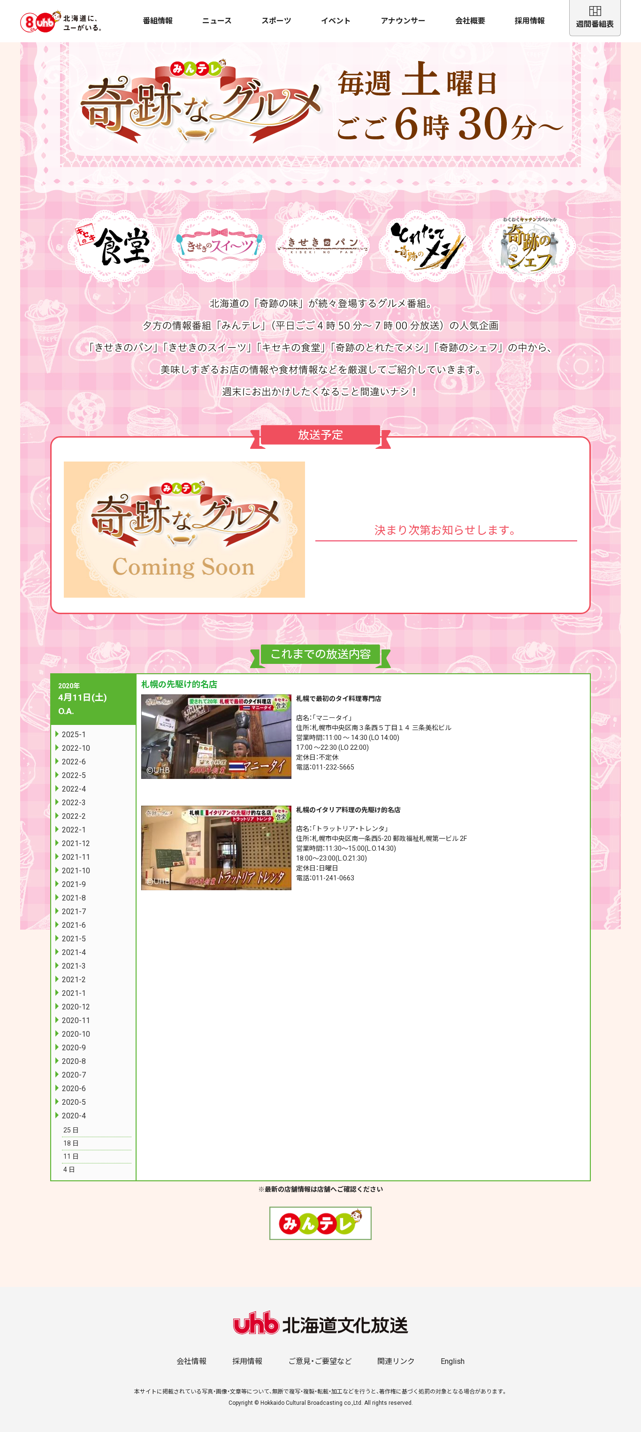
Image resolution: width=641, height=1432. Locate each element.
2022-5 (74, 775)
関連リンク (396, 1361)
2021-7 (74, 911)
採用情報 (530, 20)
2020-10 (76, 1034)
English (453, 1361)
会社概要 (470, 20)
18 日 (71, 1143)
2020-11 (76, 1020)
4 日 (69, 1169)
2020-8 (74, 1061)
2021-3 (74, 966)
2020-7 (74, 1074)
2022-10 (76, 748)
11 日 (71, 1156)
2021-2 (74, 979)
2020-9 (74, 1047)
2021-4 (74, 952)
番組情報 (158, 20)
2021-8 (74, 897)
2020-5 (74, 1102)
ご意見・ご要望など (320, 1361)
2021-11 (76, 857)
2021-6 (74, 925)
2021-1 (74, 993)
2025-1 (74, 734)
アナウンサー (403, 20)
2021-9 (74, 884)
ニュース (217, 20)
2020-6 (74, 1088)
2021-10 (76, 870)
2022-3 (74, 802)
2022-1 (74, 829)
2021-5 (74, 938)
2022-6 (74, 761)
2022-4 (74, 789)
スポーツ (276, 20)
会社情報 (191, 1361)
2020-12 (76, 1006)
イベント (336, 20)
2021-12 (76, 843)
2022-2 (74, 816)
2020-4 (74, 1115)
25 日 (71, 1130)
